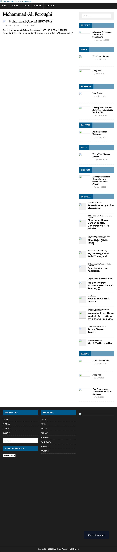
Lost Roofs (97, 93)
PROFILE (85, 25)
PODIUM (85, 170)
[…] (71, 33)
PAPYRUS (45, 437)
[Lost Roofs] (84, 98)
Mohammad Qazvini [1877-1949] (31, 21)
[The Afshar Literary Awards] (84, 160)
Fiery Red (96, 70)
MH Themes (74, 549)
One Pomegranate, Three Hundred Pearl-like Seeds (102, 391)
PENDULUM (46, 441)
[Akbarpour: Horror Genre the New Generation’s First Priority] (84, 182)
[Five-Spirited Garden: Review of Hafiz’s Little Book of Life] (84, 113)
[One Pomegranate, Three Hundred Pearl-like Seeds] (84, 395)
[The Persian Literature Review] (15, 1)
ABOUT (15, 5)
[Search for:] (96, 15)
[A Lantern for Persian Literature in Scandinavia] (84, 37)
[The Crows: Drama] (84, 62)
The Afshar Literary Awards (101, 155)
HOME (4, 5)
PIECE (84, 49)
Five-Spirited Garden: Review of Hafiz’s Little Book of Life (102, 110)
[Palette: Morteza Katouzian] (84, 137)
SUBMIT (6, 432)
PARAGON (86, 86)
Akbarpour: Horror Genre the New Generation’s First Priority (101, 180)
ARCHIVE (37, 5)
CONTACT (50, 5)
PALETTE (85, 125)
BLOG (27, 5)
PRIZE (84, 147)
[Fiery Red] (84, 76)
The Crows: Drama (100, 56)
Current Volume (96, 535)
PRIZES (44, 428)
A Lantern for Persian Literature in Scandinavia (101, 34)
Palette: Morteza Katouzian (99, 132)
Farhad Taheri (29, 25)
